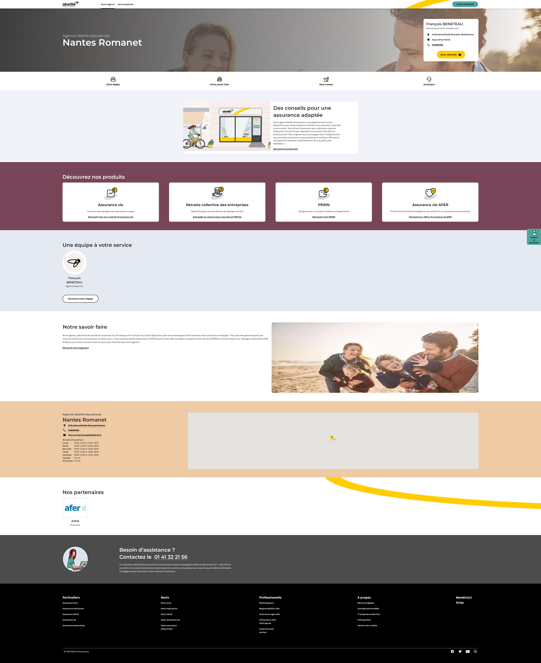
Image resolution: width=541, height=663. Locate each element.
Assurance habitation (73, 608)
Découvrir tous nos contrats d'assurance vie (110, 217)
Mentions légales (366, 602)
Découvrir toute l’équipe (80, 298)
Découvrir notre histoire (285, 149)
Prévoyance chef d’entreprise (267, 621)
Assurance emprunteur (74, 625)
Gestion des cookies (367, 625)
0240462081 (437, 44)
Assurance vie (69, 619)
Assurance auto (70, 602)
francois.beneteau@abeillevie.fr (85, 435)
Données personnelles (368, 608)
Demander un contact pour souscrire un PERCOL (217, 217)
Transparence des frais (369, 614)
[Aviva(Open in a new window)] (70, 4)
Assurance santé (71, 614)
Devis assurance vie (170, 619)
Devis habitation (169, 608)
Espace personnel (465, 4)
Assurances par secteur (266, 630)
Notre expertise (125, 4)
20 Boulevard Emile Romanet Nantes (86, 425)
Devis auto (166, 602)
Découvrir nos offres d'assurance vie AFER (430, 217)
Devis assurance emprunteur (169, 627)
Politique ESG (364, 619)
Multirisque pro (266, 602)
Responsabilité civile (269, 608)
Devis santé (166, 614)
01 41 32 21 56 (171, 557)
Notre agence (108, 4)
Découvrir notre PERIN (323, 217)
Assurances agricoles (269, 614)
